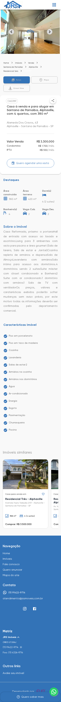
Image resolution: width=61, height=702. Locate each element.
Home (6, 63)
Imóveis (18, 63)
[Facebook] (34, 609)
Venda (31, 63)
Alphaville (33, 67)
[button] (16, 79)
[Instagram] (25, 609)
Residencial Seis (10, 71)
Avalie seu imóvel (13, 673)
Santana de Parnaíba (13, 67)
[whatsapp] (53, 691)
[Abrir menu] (54, 5)
